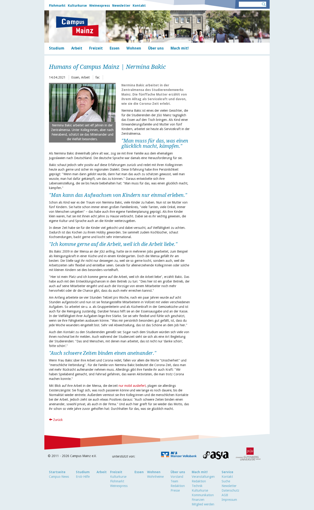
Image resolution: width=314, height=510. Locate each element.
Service (227, 472)
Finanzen (198, 499)
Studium (83, 472)
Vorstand (177, 476)
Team (174, 481)
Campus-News (59, 476)
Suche (226, 481)
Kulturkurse (77, 5)
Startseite (57, 472)
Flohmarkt (57, 5)
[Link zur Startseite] (77, 26)
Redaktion (178, 486)
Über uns (178, 472)
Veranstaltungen (203, 476)
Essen (139, 472)
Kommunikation (203, 495)
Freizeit (116, 472)
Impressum (229, 499)
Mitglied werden (203, 504)
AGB (225, 495)
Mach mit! (200, 472)
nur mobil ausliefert (132, 386)
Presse (175, 490)
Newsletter (121, 5)
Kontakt (139, 5)
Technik (197, 486)
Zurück (57, 420)
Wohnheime (155, 476)
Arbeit (102, 472)
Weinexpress (99, 5)
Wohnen (153, 472)
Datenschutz (230, 490)
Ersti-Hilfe (83, 476)
